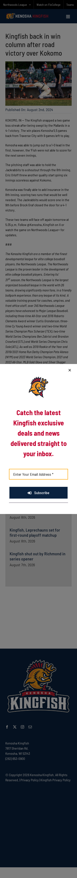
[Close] (70, 370)
